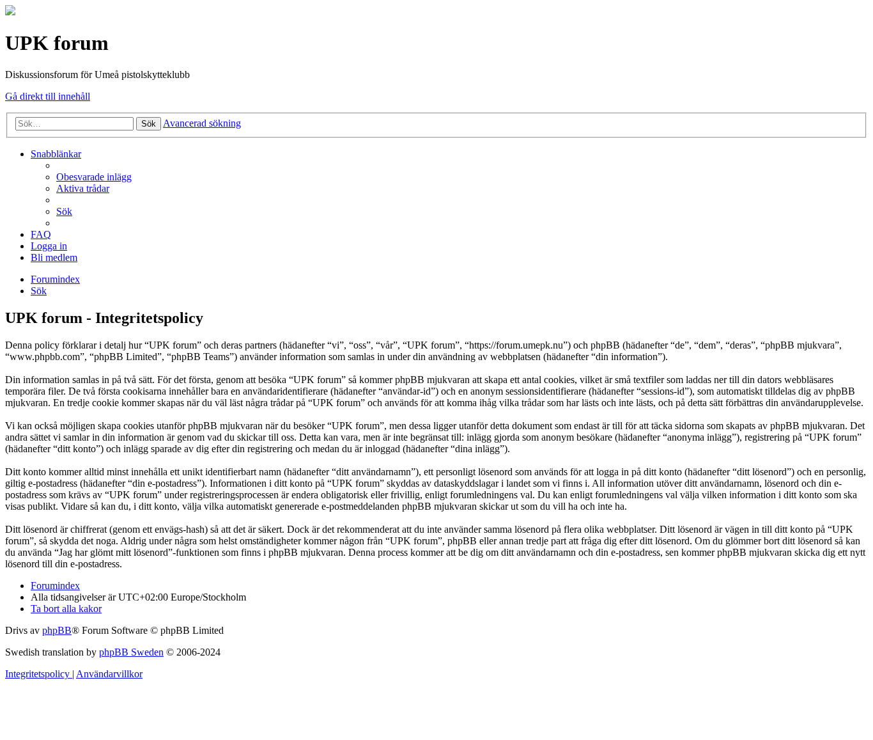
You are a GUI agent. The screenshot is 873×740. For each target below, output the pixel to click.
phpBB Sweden (131, 652)
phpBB (57, 630)
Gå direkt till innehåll (47, 96)
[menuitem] (94, 176)
